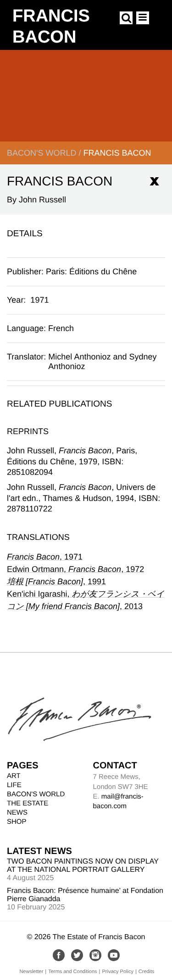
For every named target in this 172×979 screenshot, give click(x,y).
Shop (17, 822)
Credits (147, 971)
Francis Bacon (117, 153)
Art (14, 776)
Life (14, 785)
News (17, 812)
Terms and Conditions (72, 971)
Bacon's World (41, 153)
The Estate (27, 803)
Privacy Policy (117, 971)
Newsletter (31, 971)
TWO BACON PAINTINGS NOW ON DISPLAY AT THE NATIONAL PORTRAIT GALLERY (83, 866)
